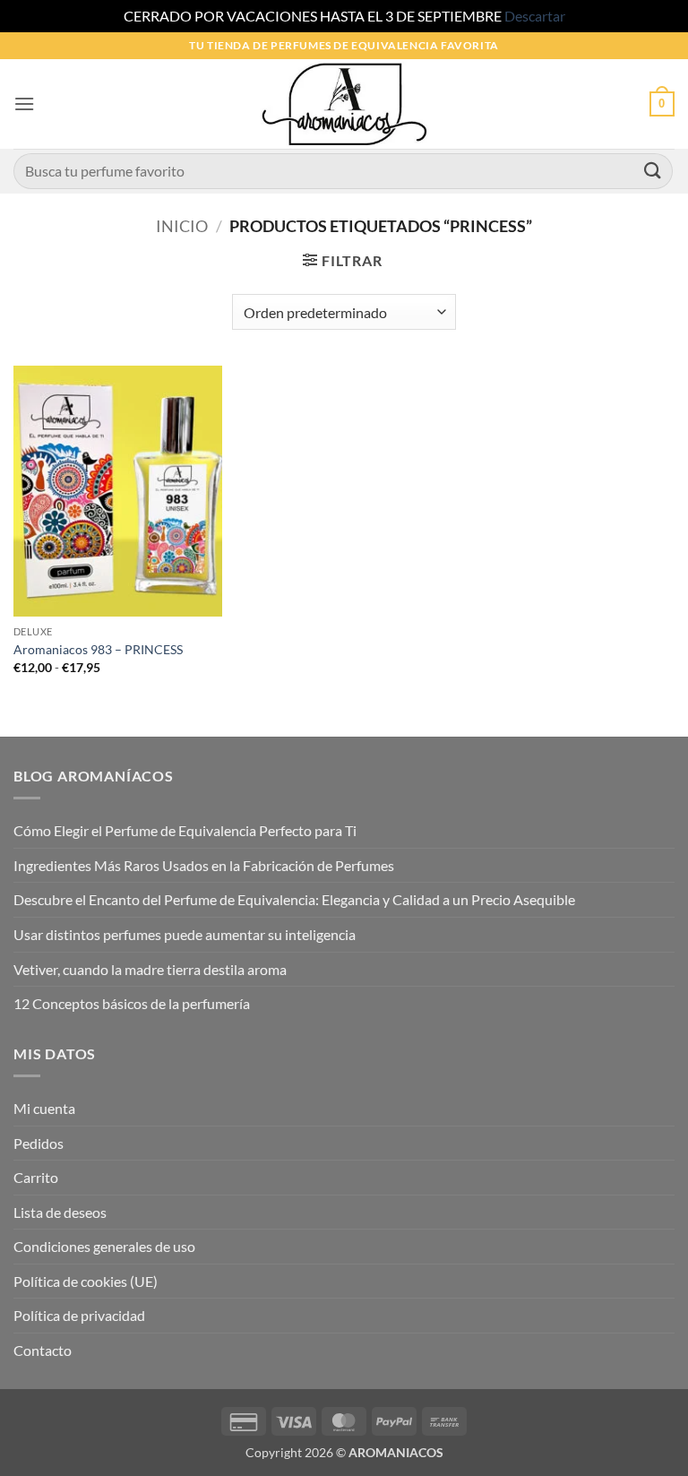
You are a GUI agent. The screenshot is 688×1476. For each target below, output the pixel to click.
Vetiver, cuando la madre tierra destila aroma (150, 969)
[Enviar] (653, 170)
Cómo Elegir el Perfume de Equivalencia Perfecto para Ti (185, 830)
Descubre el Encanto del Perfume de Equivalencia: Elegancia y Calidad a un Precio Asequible (294, 899)
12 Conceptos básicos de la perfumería (131, 1003)
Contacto (42, 1350)
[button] (24, 103)
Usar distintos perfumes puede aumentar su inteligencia (184, 934)
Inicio (182, 226)
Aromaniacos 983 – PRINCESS (98, 649)
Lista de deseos (60, 1212)
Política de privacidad (79, 1315)
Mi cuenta (44, 1108)
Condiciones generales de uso (104, 1246)
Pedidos (38, 1143)
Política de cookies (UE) (85, 1281)
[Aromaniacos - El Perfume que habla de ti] (344, 104)
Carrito (35, 1177)
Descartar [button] (534, 15)
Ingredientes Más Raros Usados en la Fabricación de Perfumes (203, 865)
